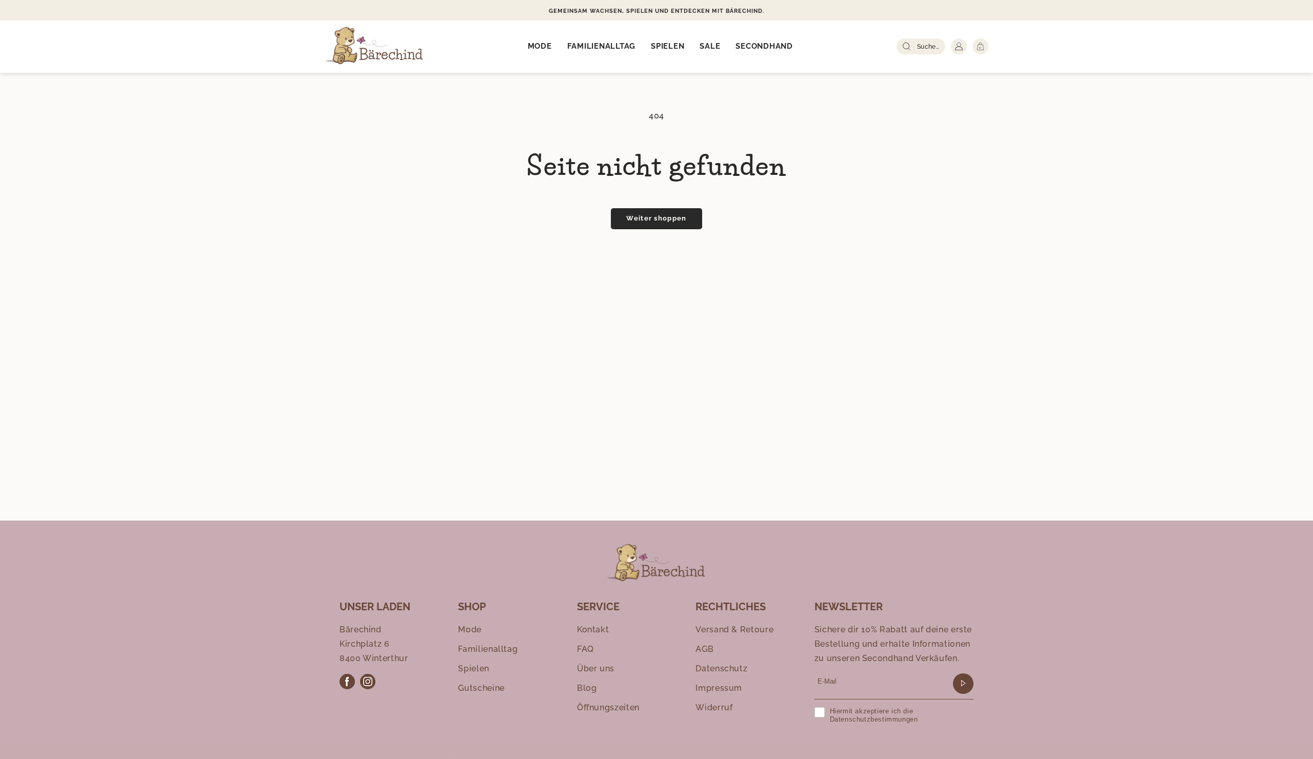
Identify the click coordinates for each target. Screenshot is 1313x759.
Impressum (718, 688)
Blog (587, 688)
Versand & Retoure (734, 629)
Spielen (473, 668)
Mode (470, 629)
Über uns (595, 668)
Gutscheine (481, 688)
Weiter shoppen (656, 218)
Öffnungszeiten (608, 707)
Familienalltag (488, 649)
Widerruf (713, 707)
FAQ (585, 649)
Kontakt (593, 629)
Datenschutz (721, 668)
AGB (704, 649)
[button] (540, 46)
